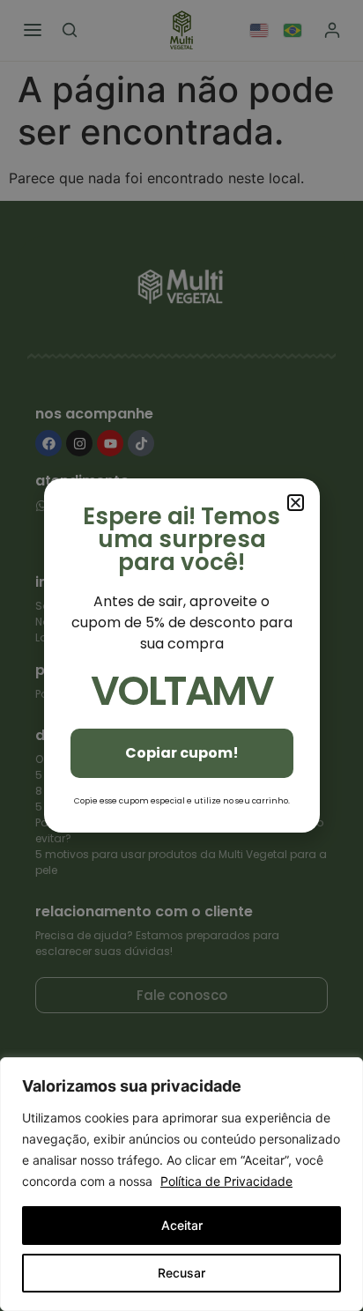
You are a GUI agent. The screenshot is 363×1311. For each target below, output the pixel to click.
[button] (295, 502)
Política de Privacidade (226, 1181)
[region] (181, 1184)
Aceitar (182, 1225)
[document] (181, 655)
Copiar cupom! (182, 753)
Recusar (181, 1272)
